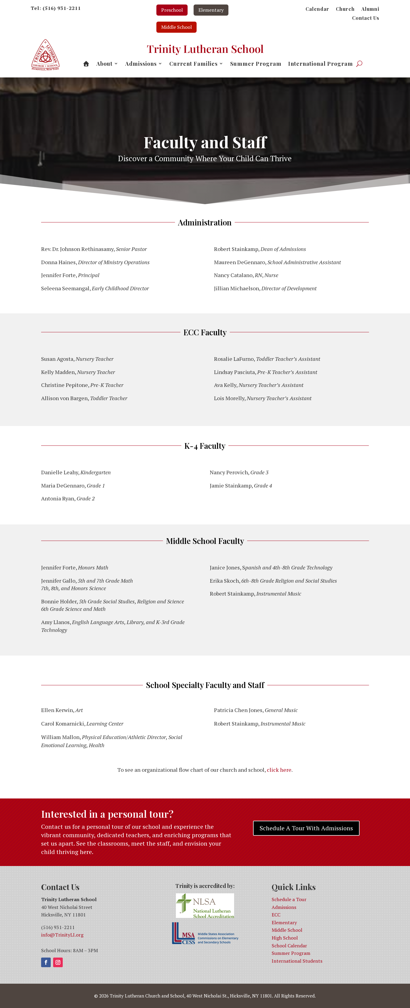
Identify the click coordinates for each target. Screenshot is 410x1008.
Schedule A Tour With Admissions (306, 828)
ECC (276, 914)
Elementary (211, 10)
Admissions (284, 907)
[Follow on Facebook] (46, 962)
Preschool (172, 10)
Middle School (176, 27)
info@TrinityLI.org (62, 934)
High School (285, 937)
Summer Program (291, 953)
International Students (297, 961)
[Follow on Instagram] (58, 962)
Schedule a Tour (289, 899)
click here (279, 769)
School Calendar (289, 945)
